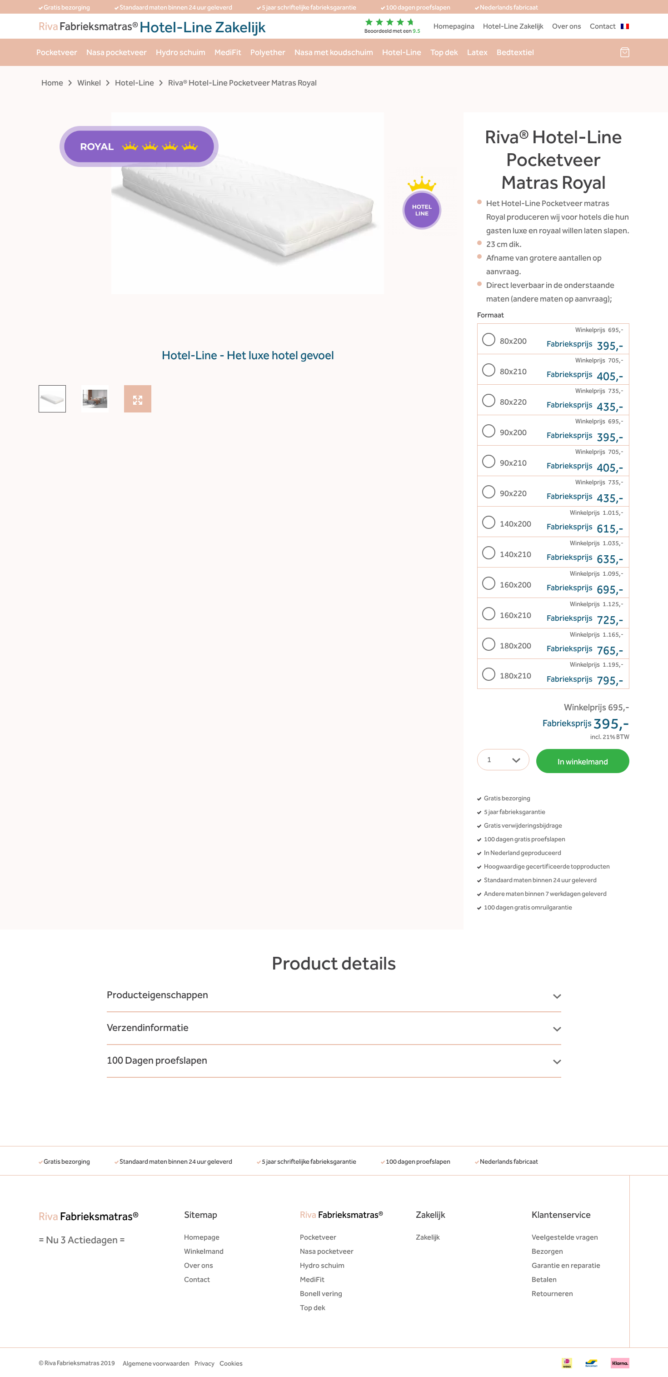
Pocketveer (56, 52)
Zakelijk (428, 1237)
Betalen (544, 1279)
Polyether (267, 52)
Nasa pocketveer (116, 52)
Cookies (231, 1363)
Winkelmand (204, 1251)
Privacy (204, 1363)
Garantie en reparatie (566, 1265)
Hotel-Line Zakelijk (513, 26)
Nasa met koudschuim (333, 52)
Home (52, 83)
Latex (477, 52)
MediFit (227, 52)
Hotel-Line (401, 52)
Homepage (201, 1237)
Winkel (89, 83)
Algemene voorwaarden (156, 1363)
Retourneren (552, 1293)
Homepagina (454, 26)
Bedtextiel (515, 52)
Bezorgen (547, 1251)
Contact (603, 26)
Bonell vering (321, 1293)
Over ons (566, 26)
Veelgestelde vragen (565, 1237)
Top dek (444, 52)
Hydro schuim (180, 52)
